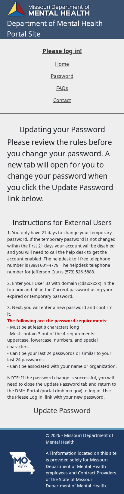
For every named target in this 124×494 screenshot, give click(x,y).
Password (62, 76)
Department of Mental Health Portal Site (55, 28)
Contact (62, 100)
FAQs (62, 88)
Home (62, 64)
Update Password (62, 410)
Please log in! (62, 51)
